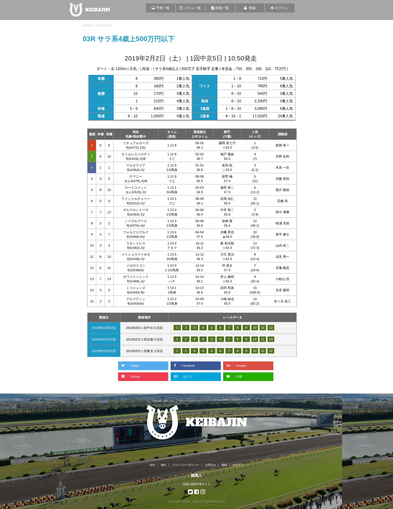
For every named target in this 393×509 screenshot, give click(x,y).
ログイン (238, 464)
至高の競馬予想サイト (196, 484)
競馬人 (196, 475)
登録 (224, 464)
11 (263, 327)
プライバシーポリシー (185, 464)
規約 (163, 464)
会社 (152, 464)
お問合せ (210, 464)
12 (271, 327)
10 (255, 327)
